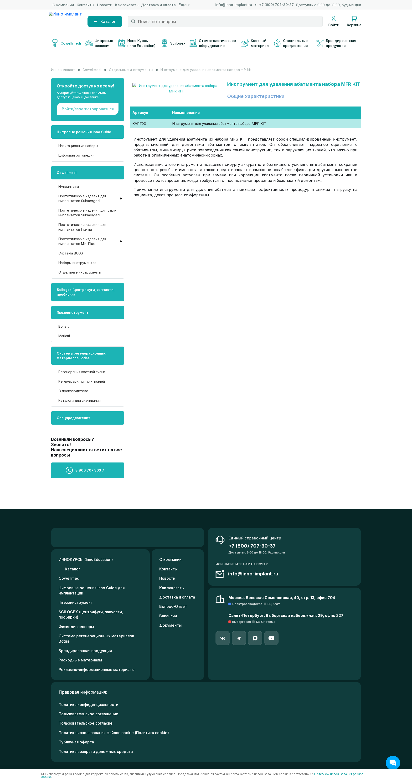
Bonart (63, 326)
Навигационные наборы (78, 146)
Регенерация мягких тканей (81, 381)
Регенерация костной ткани (81, 372)
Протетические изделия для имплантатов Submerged (82, 198)
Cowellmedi (67, 173)
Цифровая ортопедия (76, 155)
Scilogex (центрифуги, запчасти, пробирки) (85, 292)
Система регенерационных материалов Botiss (81, 355)
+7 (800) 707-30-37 (276, 4)
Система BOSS (70, 253)
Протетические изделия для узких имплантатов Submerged (87, 212)
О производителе (73, 391)
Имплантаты (68, 186)
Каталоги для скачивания (79, 400)
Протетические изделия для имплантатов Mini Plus (82, 241)
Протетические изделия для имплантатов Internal (82, 227)
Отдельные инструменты (79, 272)
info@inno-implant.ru (233, 4)
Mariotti (64, 336)
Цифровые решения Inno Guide (84, 132)
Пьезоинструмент (73, 312)
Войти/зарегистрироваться (88, 109)
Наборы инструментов (77, 263)
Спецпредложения (73, 418)
